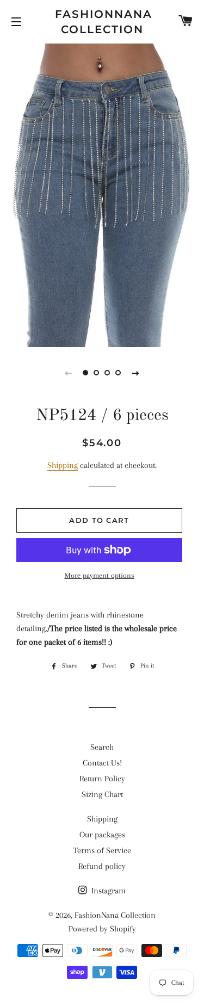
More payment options (99, 575)
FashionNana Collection (102, 22)
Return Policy (102, 778)
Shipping (62, 465)
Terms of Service (102, 850)
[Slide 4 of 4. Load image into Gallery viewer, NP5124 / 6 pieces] (118, 372)
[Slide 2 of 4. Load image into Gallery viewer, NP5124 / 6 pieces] (96, 372)
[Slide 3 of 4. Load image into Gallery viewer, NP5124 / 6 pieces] (107, 372)
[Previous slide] (69, 373)
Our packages (102, 835)
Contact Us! (102, 763)
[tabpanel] (102, 194)
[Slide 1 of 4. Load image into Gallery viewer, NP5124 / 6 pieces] (86, 372)
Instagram (107, 891)
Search (102, 747)
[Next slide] (136, 373)
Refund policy (102, 866)
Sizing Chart (102, 794)
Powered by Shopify (102, 929)
